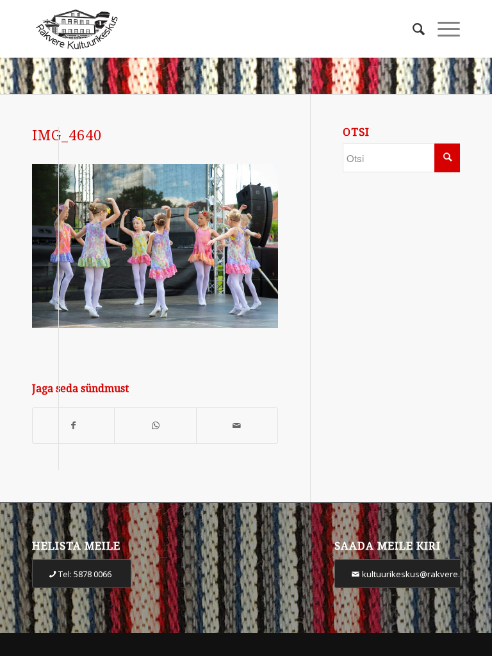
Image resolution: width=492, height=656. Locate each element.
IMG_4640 (67, 135)
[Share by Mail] (237, 425)
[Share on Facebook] (73, 425)
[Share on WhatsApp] (155, 425)
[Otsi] (412, 29)
